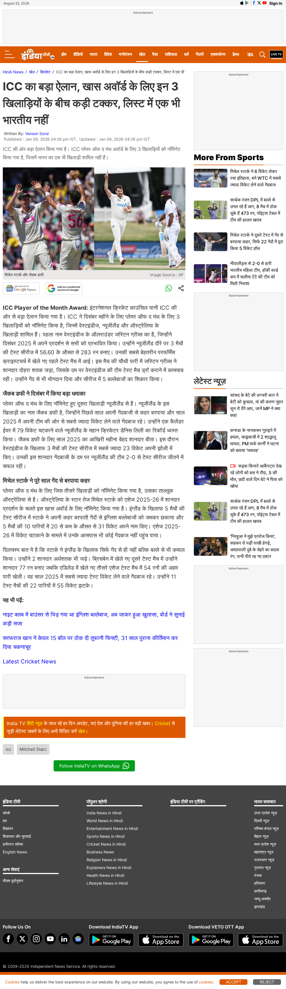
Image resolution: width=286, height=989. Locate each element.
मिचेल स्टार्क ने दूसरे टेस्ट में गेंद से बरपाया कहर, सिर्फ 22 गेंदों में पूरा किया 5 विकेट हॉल (256, 241)
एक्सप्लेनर (218, 54)
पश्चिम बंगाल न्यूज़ (266, 828)
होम (63, 54)
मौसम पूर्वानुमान (13, 880)
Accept (233, 982)
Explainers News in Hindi (109, 867)
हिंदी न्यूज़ (34, 723)
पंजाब (258, 875)
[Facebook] (8, 938)
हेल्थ (236, 54)
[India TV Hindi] (37, 54)
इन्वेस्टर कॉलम (13, 844)
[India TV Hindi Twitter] (259, 3)
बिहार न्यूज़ (261, 836)
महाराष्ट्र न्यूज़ (263, 852)
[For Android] (211, 940)
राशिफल (171, 54)
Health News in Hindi (105, 875)
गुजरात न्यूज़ (262, 867)
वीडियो (78, 54)
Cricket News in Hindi (106, 844)
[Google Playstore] (111, 940)
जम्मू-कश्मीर (262, 898)
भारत (93, 54)
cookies (206, 982)
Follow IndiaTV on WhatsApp (89, 766)
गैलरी (200, 54)
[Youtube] (50, 938)
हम (5, 820)
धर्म (186, 54)
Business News (100, 852)
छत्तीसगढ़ (260, 891)
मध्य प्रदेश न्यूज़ (265, 844)
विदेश (108, 54)
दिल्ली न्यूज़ (261, 820)
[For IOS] (260, 940)
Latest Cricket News (29, 661)
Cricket (162, 723)
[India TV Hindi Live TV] (276, 54)
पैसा (155, 54)
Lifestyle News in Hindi (107, 883)
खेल (142, 54)
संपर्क (6, 812)
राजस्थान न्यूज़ (264, 859)
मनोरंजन (125, 54)
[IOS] (242, 3)
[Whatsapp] (168, 288)
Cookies (12, 982)
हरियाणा (259, 883)
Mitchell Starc (33, 749)
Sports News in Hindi (106, 836)
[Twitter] (22, 938)
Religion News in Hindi (107, 859)
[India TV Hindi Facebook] (254, 3)
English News (15, 852)
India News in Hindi (104, 812)
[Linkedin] (64, 938)
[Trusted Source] (63, 288)
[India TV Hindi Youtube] (264, 3)
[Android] (247, 3)
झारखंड (259, 906)
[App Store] (160, 940)
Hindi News (13, 71)
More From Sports (229, 157)
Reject (267, 982)
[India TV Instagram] (36, 938)
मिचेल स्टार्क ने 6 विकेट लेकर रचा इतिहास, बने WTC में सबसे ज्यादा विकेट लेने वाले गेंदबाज (255, 178)
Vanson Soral (37, 133)
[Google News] (21, 288)
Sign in (275, 3)
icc (8, 749)
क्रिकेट (45, 71)
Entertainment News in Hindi (112, 828)
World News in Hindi (105, 820)
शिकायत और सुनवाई (17, 836)
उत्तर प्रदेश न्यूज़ (265, 812)
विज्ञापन (8, 828)
